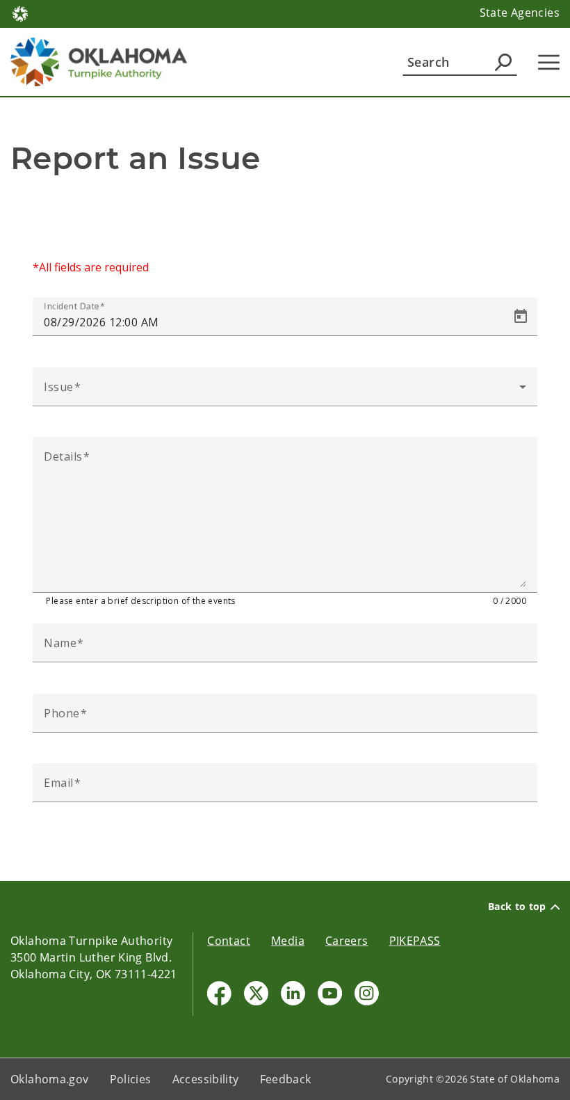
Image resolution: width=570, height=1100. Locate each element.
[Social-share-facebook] (219, 993)
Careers (346, 940)
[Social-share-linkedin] (293, 993)
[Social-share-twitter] (256, 993)
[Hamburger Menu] (549, 62)
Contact (228, 940)
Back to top (517, 906)
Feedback (285, 1079)
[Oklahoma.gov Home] (20, 12)
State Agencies (520, 12)
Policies (131, 1079)
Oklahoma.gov (49, 1079)
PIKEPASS (415, 940)
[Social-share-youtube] (330, 993)
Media (287, 940)
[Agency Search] (503, 62)
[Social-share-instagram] (367, 993)
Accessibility (205, 1079)
